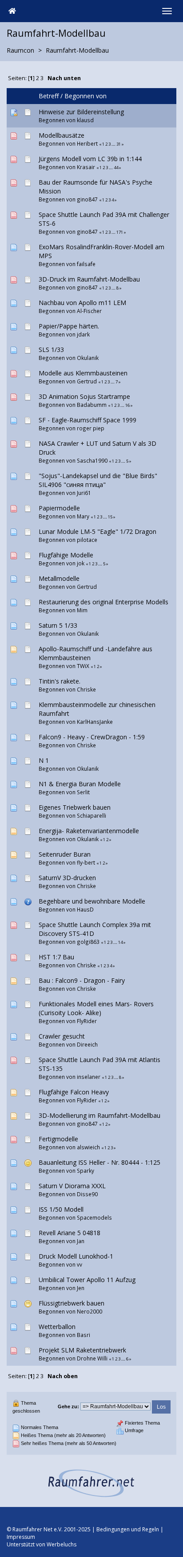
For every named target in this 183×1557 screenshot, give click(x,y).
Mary (83, 516)
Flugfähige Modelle (66, 555)
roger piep (90, 428)
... (113, 144)
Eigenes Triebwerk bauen (75, 807)
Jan (80, 1240)
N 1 (44, 760)
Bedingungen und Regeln (127, 1529)
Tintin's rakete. (59, 681)
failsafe (86, 263)
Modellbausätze (61, 135)
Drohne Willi (92, 1358)
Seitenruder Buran (65, 854)
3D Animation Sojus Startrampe (84, 396)
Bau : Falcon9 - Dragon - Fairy (82, 980)
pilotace (87, 539)
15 (110, 517)
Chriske (86, 689)
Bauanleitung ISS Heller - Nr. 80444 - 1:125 (99, 1162)
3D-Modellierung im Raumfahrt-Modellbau (99, 1115)
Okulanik (88, 357)
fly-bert (86, 862)
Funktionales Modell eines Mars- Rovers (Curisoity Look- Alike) (96, 1008)
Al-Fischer (89, 310)
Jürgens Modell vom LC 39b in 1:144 (90, 159)
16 (127, 405)
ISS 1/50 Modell (61, 1209)
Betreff (49, 96)
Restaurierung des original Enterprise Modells (103, 602)
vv (79, 1264)
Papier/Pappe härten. (69, 326)
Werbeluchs (61, 1544)
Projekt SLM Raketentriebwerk (82, 1350)
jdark (83, 334)
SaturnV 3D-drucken (67, 877)
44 (116, 167)
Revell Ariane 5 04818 (69, 1233)
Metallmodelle (59, 578)
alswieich (88, 1147)
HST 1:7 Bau (56, 957)
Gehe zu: (68, 1406)
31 (118, 144)
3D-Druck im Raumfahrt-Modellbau (89, 279)
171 (119, 232)
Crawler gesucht (62, 1036)
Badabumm (92, 404)
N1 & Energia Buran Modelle (80, 784)
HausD (85, 909)
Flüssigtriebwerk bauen (71, 1303)
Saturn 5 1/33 (58, 625)
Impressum (21, 1537)
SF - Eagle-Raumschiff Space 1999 (87, 420)
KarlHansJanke (95, 721)
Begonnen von (85, 96)
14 (120, 942)
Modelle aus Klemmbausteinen (83, 373)
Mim (82, 610)
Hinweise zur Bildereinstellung (81, 112)
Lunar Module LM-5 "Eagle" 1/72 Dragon (97, 531)
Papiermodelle (59, 508)
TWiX (83, 665)
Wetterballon (57, 1326)
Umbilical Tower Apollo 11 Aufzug (87, 1279)
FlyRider (87, 1020)
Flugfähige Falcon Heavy (74, 1092)
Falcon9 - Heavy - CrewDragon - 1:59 (92, 737)
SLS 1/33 (51, 349)
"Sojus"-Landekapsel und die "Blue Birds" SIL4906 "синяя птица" (98, 480)
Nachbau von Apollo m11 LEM (82, 302)
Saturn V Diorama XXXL (72, 1186)
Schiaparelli (91, 815)
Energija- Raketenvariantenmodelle (89, 831)
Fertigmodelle (58, 1139)
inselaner (88, 1076)
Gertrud (87, 381)
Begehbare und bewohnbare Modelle (92, 901)
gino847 (87, 199)
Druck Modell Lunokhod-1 (76, 1256)
